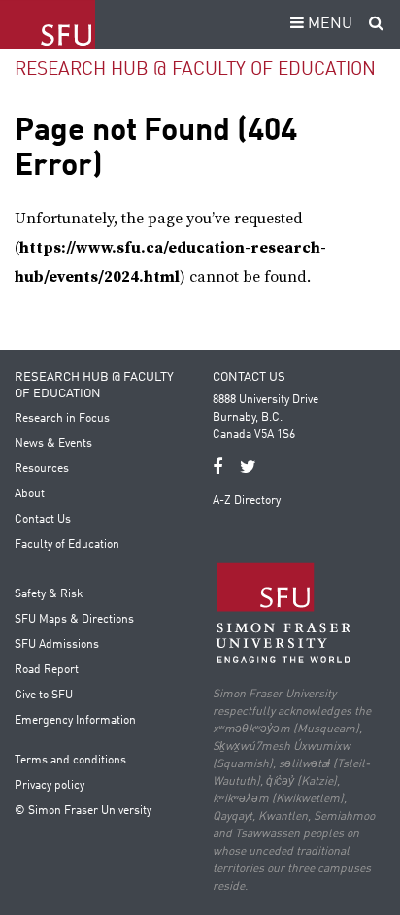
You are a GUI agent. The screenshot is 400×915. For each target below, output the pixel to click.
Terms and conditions (70, 760)
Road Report (47, 670)
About (30, 494)
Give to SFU (44, 695)
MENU (328, 24)
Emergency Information (75, 721)
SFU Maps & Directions (74, 620)
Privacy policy (49, 786)
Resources (42, 469)
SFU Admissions (57, 645)
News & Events (53, 444)
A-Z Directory (247, 501)
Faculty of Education (67, 545)
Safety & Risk (49, 594)
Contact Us (43, 519)
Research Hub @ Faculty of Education (195, 69)
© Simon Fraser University (83, 811)
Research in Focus (62, 418)
